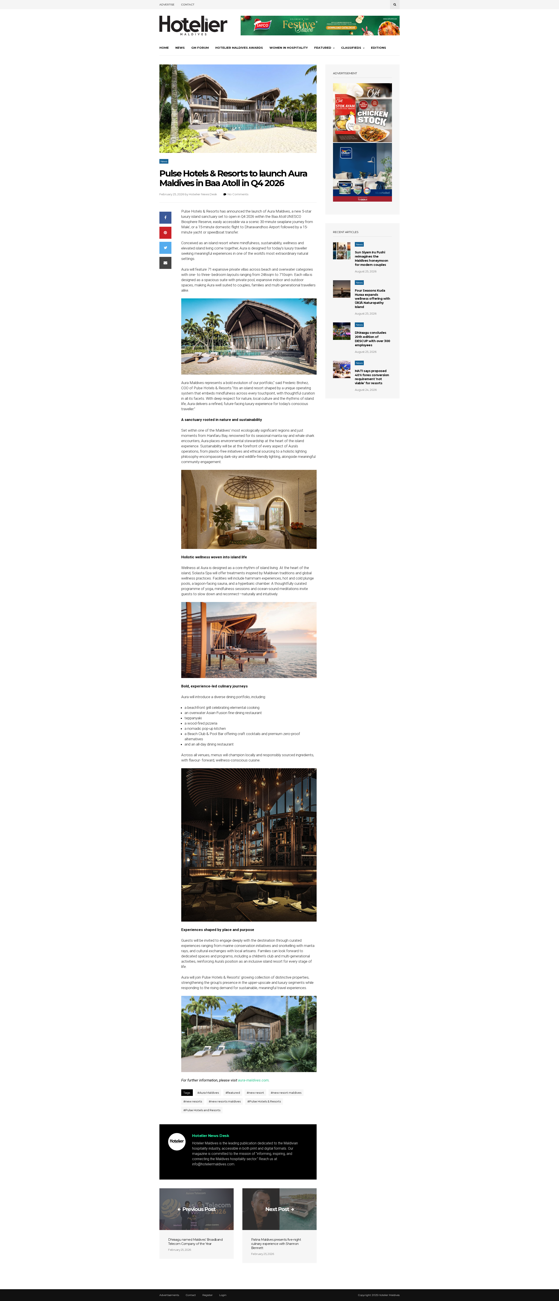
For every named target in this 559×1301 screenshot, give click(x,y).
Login (222, 1295)
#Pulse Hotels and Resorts (201, 1110)
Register (207, 1295)
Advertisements (169, 1295)
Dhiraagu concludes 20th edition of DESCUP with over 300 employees (372, 339)
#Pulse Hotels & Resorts (264, 1101)
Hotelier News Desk (203, 194)
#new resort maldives (286, 1092)
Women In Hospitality (288, 47)
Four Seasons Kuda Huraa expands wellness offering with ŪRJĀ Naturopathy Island (372, 299)
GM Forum (200, 47)
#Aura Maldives (208, 1092)
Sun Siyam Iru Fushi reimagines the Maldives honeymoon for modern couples (371, 258)
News (180, 47)
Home (164, 47)
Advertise (166, 4)
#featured (233, 1092)
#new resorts (192, 1101)
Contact (187, 4)
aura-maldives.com (253, 1080)
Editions (378, 47)
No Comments (238, 194)
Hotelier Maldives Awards (239, 47)
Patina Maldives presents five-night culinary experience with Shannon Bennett (276, 1244)
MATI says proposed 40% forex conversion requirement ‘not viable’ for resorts (372, 377)
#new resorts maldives (225, 1101)
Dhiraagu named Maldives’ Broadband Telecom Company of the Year (195, 1242)
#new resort (255, 1092)
